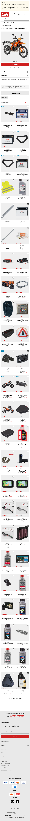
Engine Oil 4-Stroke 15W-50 (22, 691)
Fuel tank (8, 369)
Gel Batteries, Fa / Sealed (22, 125)
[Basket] (28, 14)
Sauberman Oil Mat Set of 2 (22, 320)
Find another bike (14, 67)
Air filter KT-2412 (22, 544)
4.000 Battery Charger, (7, 272)
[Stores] (14, 14)
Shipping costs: (8, 815)
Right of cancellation (5, 763)
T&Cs (2, 759)
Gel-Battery (22, 222)
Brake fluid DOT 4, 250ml (8, 643)
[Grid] (25, 102)
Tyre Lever (8, 222)
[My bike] (19, 14)
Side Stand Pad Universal (8, 691)
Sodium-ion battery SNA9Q (22, 174)
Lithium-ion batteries (8, 150)
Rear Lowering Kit (7, 470)
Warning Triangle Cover (22, 344)
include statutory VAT (11, 812)
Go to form (25, 87)
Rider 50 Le (8, 495)
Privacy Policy (4, 761)
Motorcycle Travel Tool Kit (22, 272)
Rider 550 (22, 495)
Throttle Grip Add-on (8, 594)
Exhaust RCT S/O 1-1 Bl (7, 420)
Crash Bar (8, 296)
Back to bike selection (6, 25)
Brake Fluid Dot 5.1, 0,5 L (8, 667)
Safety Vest (7, 198)
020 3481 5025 (16, 715)
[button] (27, 19)
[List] (27, 103)
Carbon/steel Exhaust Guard (22, 643)
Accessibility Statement (6, 767)
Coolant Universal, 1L (22, 198)
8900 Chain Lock (22, 296)
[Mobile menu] (2, 19)
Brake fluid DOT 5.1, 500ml (22, 618)
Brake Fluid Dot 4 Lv (22, 594)
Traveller (22, 420)
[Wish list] (24, 14)
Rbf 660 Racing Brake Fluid (7, 570)
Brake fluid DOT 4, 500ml (22, 667)
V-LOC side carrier (22, 150)
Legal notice (3, 756)
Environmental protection (6, 770)
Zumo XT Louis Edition (22, 570)
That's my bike (15, 64)
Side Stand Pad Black (7, 320)
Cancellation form (5, 765)
